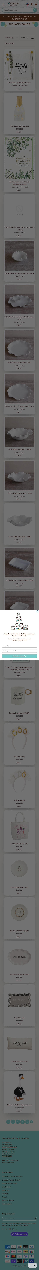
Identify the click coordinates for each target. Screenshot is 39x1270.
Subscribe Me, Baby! (19, 656)
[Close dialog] (37, 611)
